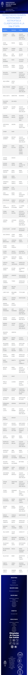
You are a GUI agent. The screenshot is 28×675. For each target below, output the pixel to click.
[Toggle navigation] (4, 12)
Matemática (14, 605)
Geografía (14, 602)
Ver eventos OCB (14, 613)
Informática (14, 603)
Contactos (14, 582)
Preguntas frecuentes (14, 585)
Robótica (14, 606)
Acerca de (14, 580)
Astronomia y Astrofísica (14, 622)
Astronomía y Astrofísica (14, 598)
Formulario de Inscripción (14, 591)
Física (17, 601)
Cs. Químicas (12, 601)
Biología (14, 599)
